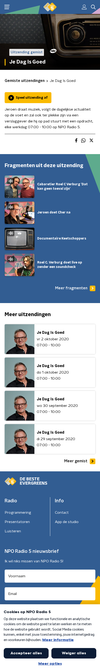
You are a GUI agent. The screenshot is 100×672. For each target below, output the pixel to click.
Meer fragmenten (71, 288)
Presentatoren (17, 522)
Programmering (18, 512)
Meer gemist (75, 461)
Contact (62, 512)
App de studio (67, 522)
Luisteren (13, 531)
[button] (6, 7)
